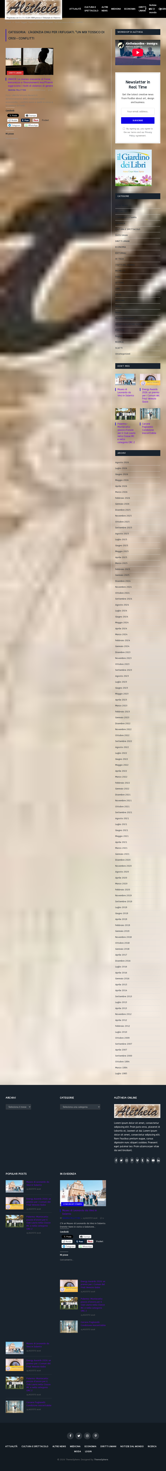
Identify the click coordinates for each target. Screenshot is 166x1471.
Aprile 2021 (121, 842)
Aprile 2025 (121, 557)
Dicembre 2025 (122, 510)
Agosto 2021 (122, 818)
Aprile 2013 (121, 1008)
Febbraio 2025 (122, 569)
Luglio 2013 (121, 1002)
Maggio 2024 (122, 622)
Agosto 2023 (122, 676)
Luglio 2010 (121, 1032)
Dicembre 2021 (122, 794)
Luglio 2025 (121, 539)
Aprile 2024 (121, 628)
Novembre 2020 (123, 866)
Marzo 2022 (121, 777)
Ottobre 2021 (122, 806)
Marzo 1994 (121, 1067)
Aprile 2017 (121, 955)
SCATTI (119, 348)
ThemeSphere (101, 1459)
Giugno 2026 (121, 474)
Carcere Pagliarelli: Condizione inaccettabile (149, 428)
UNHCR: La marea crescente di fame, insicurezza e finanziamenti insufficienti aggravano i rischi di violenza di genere (30, 82)
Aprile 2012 (121, 1020)
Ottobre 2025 (122, 522)
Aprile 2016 (121, 972)
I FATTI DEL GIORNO (125, 265)
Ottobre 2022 (122, 735)
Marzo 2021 (121, 848)
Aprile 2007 (121, 1050)
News (118, 312)
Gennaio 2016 (122, 978)
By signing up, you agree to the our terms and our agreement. (138, 132)
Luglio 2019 (121, 907)
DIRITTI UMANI (142, 9)
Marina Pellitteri (17, 90)
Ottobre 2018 (122, 943)
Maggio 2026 (122, 480)
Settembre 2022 (123, 741)
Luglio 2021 (121, 824)
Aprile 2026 (121, 486)
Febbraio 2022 (122, 783)
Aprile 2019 (121, 919)
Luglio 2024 (121, 610)
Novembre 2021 (123, 800)
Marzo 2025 (121, 563)
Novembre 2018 (123, 937)
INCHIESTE (120, 271)
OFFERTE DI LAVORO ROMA (128, 324)
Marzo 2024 (121, 634)
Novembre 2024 (123, 587)
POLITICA (119, 330)
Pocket (45, 120)
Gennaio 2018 (122, 949)
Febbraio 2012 (122, 1026)
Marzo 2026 (121, 492)
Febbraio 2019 (122, 925)
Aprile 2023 (121, 700)
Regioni (119, 336)
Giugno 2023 (121, 688)
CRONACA (120, 223)
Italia (117, 277)
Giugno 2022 (121, 759)
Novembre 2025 (123, 516)
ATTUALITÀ (75, 8)
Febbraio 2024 (122, 640)
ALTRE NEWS (105, 9)
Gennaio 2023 (122, 717)
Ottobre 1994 (122, 1061)
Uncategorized (122, 354)
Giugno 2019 (121, 913)
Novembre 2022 (123, 729)
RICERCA (119, 342)
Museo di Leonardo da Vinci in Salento (126, 392)
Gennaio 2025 (122, 575)
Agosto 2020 (122, 872)
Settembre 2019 (123, 901)
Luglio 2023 (121, 682)
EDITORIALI (120, 253)
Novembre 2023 (123, 658)
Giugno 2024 (121, 616)
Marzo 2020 (121, 883)
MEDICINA (116, 8)
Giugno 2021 (121, 830)
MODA (118, 306)
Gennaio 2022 (122, 788)
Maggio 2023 (122, 694)
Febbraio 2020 (122, 889)
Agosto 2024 (122, 605)
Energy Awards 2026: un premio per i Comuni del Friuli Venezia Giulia (151, 395)
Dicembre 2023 (122, 652)
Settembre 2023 (123, 670)
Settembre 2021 (123, 812)
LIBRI (117, 288)
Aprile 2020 (121, 878)
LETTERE (119, 282)
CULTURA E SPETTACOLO (91, 9)
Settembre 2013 (123, 996)
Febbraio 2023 (122, 711)
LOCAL (118, 294)
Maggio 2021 (122, 836)
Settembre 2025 (123, 527)
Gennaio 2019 (122, 931)
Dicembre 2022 (122, 723)
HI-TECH (119, 259)
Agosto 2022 (122, 747)
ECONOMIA (130, 8)
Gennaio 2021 (122, 854)
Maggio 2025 (122, 551)
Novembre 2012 (123, 1014)
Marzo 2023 (121, 705)
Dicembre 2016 (122, 961)
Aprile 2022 (121, 771)
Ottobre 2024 (122, 593)
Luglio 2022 (121, 753)
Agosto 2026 (122, 462)
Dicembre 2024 (122, 581)
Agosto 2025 (122, 533)
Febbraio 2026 (122, 498)
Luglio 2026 (121, 468)
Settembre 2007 (123, 1044)
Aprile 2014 (121, 990)
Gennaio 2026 (122, 504)
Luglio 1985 (121, 1073)
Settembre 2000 (123, 1056)
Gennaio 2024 (122, 646)
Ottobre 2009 (122, 1038)
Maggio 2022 (122, 765)
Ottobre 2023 (122, 664)
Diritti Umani (121, 235)
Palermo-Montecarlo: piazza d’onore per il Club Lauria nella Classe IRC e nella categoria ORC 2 (126, 433)
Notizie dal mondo (153, 9)
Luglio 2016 (121, 966)
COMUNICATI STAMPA (126, 217)
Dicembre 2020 (122, 860)
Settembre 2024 (123, 599)
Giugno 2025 (121, 545)
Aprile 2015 (121, 984)
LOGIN (88, 1451)
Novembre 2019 (123, 895)
